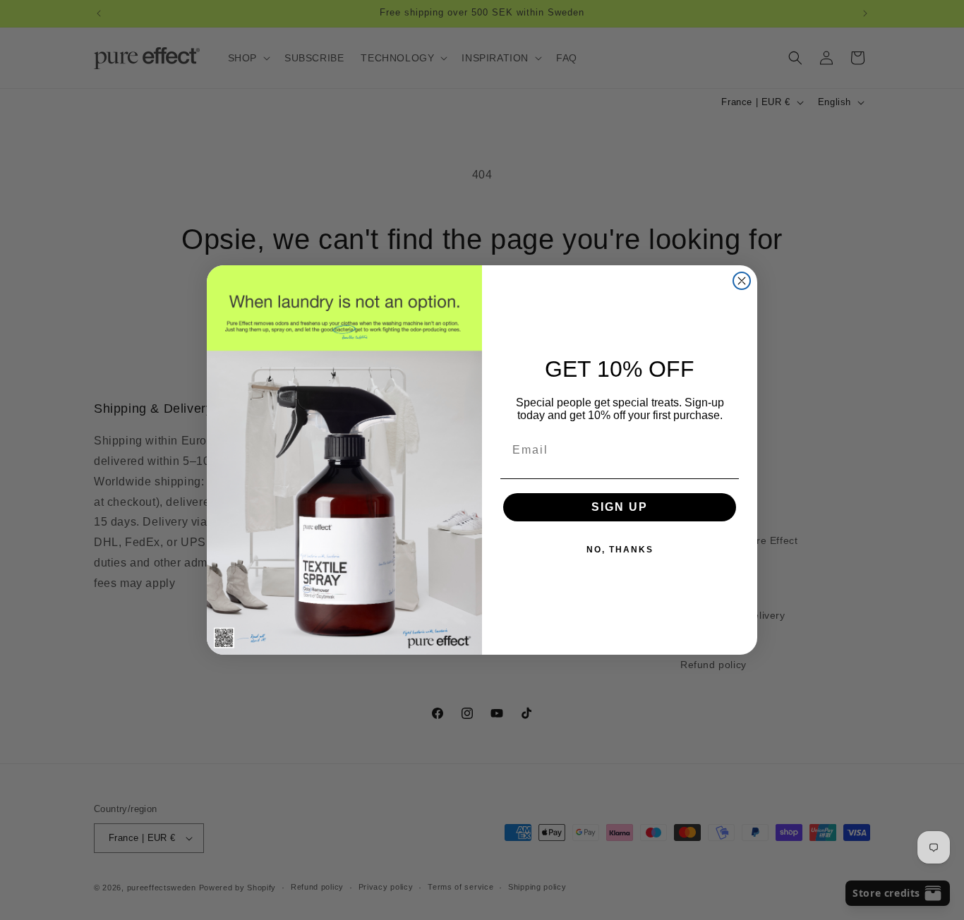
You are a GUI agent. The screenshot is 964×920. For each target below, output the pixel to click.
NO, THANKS (619, 550)
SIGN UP (619, 507)
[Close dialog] (741, 280)
